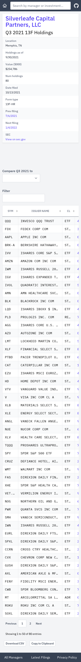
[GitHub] (76, 5)
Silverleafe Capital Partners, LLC (30, 21)
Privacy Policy (67, 657)
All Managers (13, 657)
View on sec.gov (16, 139)
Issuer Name (40, 211)
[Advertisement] (40, 155)
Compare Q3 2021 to (17, 171)
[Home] (4, 5)
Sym (10, 211)
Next (39, 623)
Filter (6, 191)
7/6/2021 (11, 116)
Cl (68, 211)
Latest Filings (40, 657)
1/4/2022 (11, 127)
